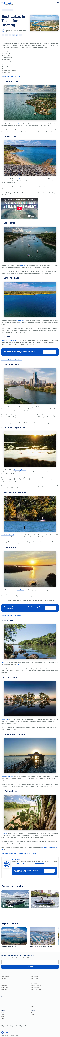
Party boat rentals (4, 983)
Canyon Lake (22, 179)
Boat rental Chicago (34, 978)
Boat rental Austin (34, 991)
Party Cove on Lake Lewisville (9, 340)
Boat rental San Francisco (36, 989)
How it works (3, 1012)
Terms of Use (19, 957)
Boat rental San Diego (35, 981)
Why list (32, 999)
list (23, 863)
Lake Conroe (20, 590)
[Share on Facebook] (2, 35)
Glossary (33, 1004)
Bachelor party (4, 989)
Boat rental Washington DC (36, 985)
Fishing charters (4, 981)
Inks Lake (3, 662)
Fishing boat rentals (4, 980)
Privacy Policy (27, 957)
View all (2, 992)
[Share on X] (6, 35)
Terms (32, 1012)
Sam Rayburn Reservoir (7, 535)
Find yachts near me (5, 999)
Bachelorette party (4, 991)
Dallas (17, 664)
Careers (2, 1016)
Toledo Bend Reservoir (7, 776)
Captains (33, 1002)
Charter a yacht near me (5, 1001)
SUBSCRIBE (30, 966)
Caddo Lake (4, 720)
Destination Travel (7, 10)
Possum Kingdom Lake (20, 470)
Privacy (32, 1014)
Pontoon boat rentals (5, 976)
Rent (18, 863)
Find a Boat (50, 608)
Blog (2, 1020)
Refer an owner (34, 1001)
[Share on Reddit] (13, 35)
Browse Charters (48, 352)
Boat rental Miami (34, 976)
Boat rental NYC (34, 983)
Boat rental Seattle (34, 980)
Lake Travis (23, 265)
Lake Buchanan (19, 124)
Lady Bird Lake (28, 407)
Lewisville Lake (20, 320)
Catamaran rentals (4, 987)
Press (2, 1018)
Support (32, 1006)
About (2, 1014)
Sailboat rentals (4, 985)
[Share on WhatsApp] (17, 35)
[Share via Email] (20, 35)
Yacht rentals (3, 978)
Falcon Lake (4, 833)
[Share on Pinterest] (9, 35)
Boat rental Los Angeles (35, 987)
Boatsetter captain (39, 863)
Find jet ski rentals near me (6, 1002)
